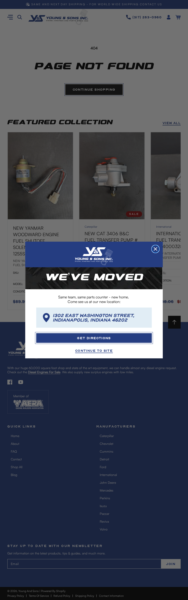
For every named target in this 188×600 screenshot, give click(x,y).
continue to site (94, 350)
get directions (94, 338)
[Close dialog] (155, 249)
